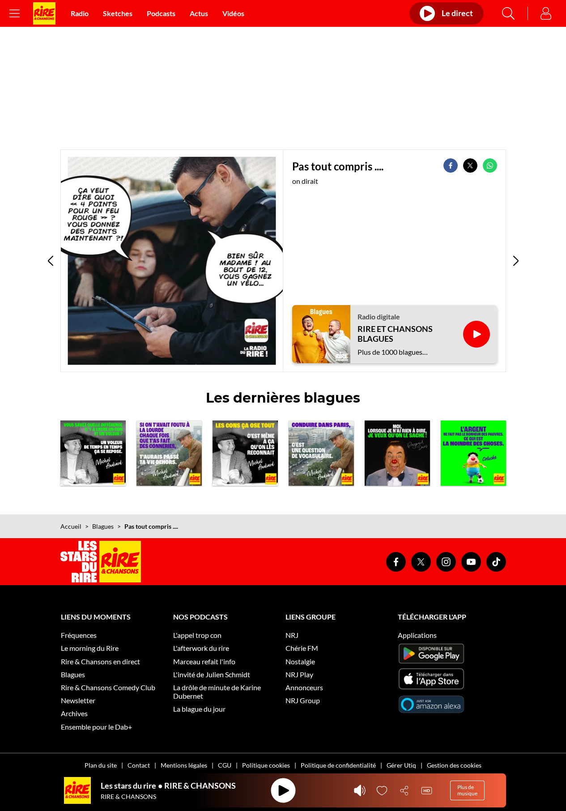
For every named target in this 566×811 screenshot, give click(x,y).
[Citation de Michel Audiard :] (169, 453)
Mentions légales (184, 765)
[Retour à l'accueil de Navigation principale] (44, 13)
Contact (139, 765)
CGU (224, 765)
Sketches (117, 13)
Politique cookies (266, 765)
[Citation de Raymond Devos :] (397, 453)
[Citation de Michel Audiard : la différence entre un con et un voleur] (93, 453)
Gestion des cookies (454, 765)
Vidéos (233, 13)
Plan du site (101, 765)
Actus (199, 13)
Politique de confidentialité (338, 765)
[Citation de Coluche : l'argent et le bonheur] (473, 453)
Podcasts (161, 13)
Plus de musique (467, 790)
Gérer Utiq (401, 765)
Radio (80, 13)
